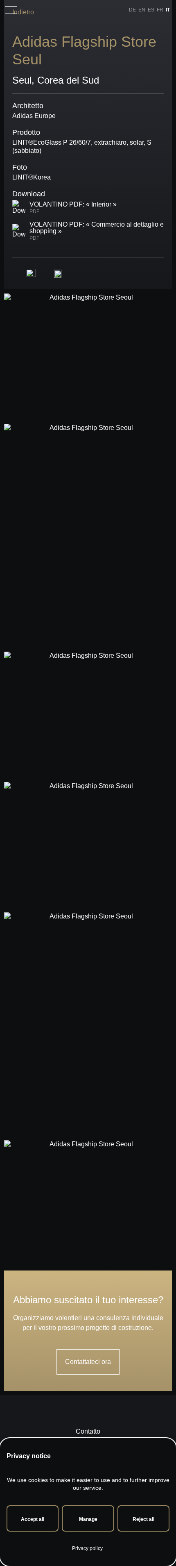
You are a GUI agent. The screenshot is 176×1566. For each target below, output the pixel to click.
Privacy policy (87, 1548)
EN (141, 10)
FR (160, 10)
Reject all (143, 1519)
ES (151, 10)
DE (132, 10)
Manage (88, 1519)
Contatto (88, 1431)
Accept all (32, 1519)
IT (168, 10)
